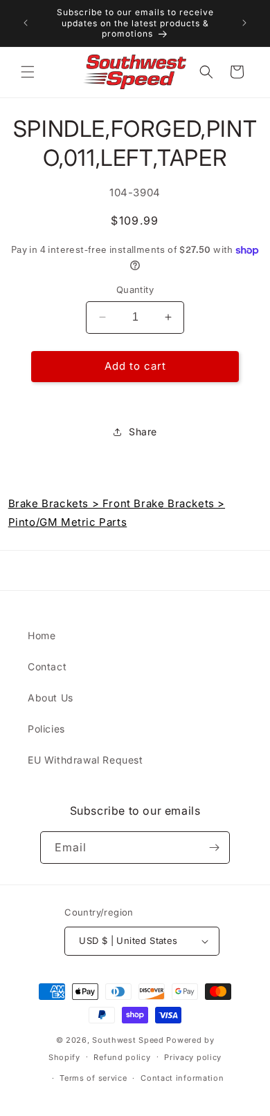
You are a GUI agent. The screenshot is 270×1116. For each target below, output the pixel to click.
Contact (47, 666)
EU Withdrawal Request (85, 760)
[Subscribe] (214, 847)
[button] (27, 72)
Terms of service (93, 1078)
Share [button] (143, 431)
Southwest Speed (128, 1040)
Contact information (182, 1078)
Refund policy (121, 1057)
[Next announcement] (244, 23)
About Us (50, 697)
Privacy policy (193, 1057)
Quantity (135, 289)
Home (41, 635)
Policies (46, 729)
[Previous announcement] (25, 23)
